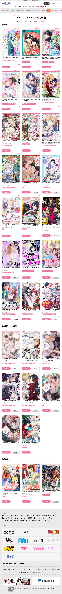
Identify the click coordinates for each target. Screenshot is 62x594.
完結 (39, 520)
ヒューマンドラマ (21, 518)
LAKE (48, 10)
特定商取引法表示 (54, 569)
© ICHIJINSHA (23, 572)
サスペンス (36, 516)
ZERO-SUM (28, 10)
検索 (15, 563)
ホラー (29, 516)
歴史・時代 (5, 518)
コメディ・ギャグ (19, 516)
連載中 (18, 21)
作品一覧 (19, 6)
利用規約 (38, 569)
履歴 (26, 6)
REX (53, 10)
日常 (11, 518)
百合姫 (43, 10)
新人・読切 (32, 520)
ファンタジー (43, 518)
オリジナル (45, 520)
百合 (50, 518)
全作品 (3, 10)
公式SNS (44, 6)
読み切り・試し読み (30, 21)
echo (8, 10)
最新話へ (36, 192)
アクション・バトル (48, 516)
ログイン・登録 (34, 6)
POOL (39, 10)
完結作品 (41, 21)
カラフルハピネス (20, 10)
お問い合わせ (16, 569)
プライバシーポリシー (27, 569)
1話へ (6, 67)
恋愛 (3, 516)
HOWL (34, 10)
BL (54, 518)
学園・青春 (8, 520)
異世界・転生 (32, 518)
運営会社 (45, 569)
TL (2, 520)
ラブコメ (9, 516)
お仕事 (16, 520)
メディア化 (23, 520)
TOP (3, 563)
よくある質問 (6, 569)
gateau (12, 10)
